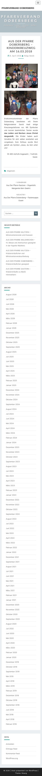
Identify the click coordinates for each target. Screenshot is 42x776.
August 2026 (11, 294)
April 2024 (10, 428)
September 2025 (13, 347)
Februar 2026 (11, 323)
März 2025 (10, 376)
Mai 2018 (9, 714)
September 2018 (12, 705)
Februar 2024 (11, 438)
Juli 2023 (10, 471)
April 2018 (10, 719)
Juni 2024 (10, 419)
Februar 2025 (11, 380)
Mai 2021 (9, 581)
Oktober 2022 (11, 509)
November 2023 (12, 452)
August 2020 (11, 624)
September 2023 (13, 462)
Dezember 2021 (12, 557)
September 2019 (12, 671)
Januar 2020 (11, 657)
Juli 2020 (10, 628)
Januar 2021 (11, 600)
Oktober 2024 (11, 399)
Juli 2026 (10, 299)
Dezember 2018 (12, 695)
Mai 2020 (10, 638)
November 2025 (12, 337)
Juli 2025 (10, 357)
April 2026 (10, 314)
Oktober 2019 (11, 667)
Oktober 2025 (11, 342)
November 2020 (12, 609)
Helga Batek (29, 56)
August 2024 (11, 409)
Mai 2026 (10, 309)
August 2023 (11, 466)
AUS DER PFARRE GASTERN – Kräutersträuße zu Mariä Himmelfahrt (18, 272)
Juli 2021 (9, 571)
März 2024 (10, 433)
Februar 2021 (11, 595)
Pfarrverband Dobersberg (18, 8)
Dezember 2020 (12, 605)
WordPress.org (12, 758)
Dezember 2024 (12, 390)
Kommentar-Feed (13, 753)
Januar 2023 (11, 495)
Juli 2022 (10, 524)
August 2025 (11, 352)
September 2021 (12, 562)
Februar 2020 (11, 652)
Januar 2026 (11, 328)
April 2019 (10, 681)
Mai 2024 (10, 423)
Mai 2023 (10, 476)
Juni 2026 (10, 304)
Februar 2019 (11, 691)
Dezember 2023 (12, 447)
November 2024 (12, 395)
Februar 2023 (11, 490)
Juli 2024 (10, 414)
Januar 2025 (11, 385)
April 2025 (10, 371)
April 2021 (10, 586)
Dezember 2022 (12, 500)
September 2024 (13, 404)
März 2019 (10, 686)
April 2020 (10, 643)
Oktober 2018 (11, 700)
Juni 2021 (10, 576)
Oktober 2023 (11, 457)
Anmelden (10, 744)
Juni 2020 (10, 633)
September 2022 (13, 514)
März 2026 (10, 318)
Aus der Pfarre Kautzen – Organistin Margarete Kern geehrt (21, 185)
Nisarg (24, 773)
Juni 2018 (10, 710)
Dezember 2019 (12, 662)
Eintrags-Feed (11, 749)
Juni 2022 (10, 528)
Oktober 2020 (11, 614)
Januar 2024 (11, 442)
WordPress (33, 770)
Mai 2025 (10, 366)
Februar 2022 (11, 547)
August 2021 (11, 567)
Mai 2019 (9, 676)
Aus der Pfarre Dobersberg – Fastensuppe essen (21, 198)
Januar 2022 (11, 552)
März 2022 (10, 543)
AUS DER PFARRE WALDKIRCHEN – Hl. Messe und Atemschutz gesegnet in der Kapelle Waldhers (21, 243)
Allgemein (11, 171)
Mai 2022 (10, 533)
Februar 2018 (11, 724)
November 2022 (12, 505)
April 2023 (10, 481)
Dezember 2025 (12, 333)
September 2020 (13, 619)
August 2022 (11, 519)
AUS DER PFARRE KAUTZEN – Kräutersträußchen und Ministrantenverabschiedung (18, 253)
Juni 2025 (10, 361)
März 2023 (10, 485)
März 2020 (10, 648)
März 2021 (10, 590)
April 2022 (10, 538)
